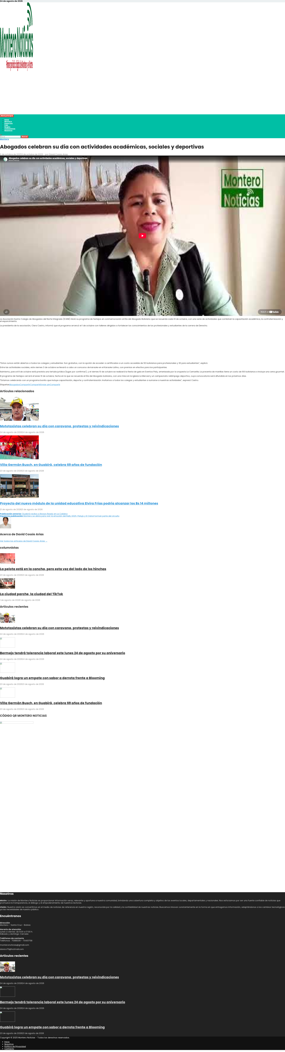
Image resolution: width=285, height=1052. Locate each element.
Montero (8, 121)
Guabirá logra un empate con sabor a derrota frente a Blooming (52, 678)
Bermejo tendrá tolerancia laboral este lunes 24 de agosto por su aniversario (62, 653)
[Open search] (1, 134)
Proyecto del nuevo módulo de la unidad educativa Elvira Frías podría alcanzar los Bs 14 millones (79, 503)
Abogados (14, 384)
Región (7, 127)
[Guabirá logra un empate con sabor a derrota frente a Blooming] (7, 672)
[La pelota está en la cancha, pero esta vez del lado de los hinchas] (7, 562)
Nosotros (8, 130)
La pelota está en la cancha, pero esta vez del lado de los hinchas (53, 569)
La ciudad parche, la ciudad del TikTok (31, 594)
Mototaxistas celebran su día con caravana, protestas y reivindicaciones (59, 426)
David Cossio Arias (58, 154)
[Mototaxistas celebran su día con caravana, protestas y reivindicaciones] (19, 420)
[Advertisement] (67, 98)
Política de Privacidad (15, 1046)
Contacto (9, 1048)
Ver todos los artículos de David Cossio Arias (23, 541)
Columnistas (9, 129)
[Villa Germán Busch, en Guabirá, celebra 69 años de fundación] (19, 458)
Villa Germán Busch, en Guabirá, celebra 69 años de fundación (51, 465)
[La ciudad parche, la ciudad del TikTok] (7, 588)
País (6, 125)
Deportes (8, 123)
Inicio (6, 120)
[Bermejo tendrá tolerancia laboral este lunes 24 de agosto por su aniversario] (7, 647)
